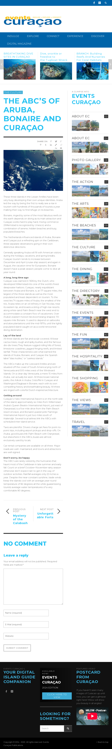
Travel (78, 422)
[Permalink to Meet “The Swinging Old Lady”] (92, 69)
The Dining (82, 269)
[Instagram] (99, 3)
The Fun (79, 334)
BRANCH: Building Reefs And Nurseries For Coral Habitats (54, 56)
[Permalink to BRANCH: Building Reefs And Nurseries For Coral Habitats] (56, 71)
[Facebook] (94, 3)
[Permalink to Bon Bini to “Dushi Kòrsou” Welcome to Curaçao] (94, 147)
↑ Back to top (102, 742)
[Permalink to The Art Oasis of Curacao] (103, 212)
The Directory (86, 291)
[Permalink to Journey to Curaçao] (94, 125)
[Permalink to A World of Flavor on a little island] (81, 387)
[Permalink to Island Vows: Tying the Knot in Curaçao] (103, 365)
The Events (82, 312)
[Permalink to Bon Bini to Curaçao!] (94, 300)
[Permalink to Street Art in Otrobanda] (81, 169)
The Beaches (84, 225)
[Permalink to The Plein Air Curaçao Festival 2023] (103, 343)
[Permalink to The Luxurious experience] (103, 278)
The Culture (13, 92)
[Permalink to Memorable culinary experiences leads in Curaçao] (81, 278)
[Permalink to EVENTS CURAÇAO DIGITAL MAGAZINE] (81, 147)
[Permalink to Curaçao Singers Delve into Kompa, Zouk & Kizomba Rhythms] (103, 321)
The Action (82, 182)
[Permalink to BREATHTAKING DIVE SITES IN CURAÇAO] (94, 387)
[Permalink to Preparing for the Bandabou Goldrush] (94, 234)
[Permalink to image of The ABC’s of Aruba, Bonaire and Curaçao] (33, 170)
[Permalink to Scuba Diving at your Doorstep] (103, 300)
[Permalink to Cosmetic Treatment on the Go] (81, 300)
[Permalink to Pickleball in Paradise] (103, 190)
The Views (81, 400)
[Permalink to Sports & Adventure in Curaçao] (81, 190)
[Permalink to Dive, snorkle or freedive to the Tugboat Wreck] (20, 71)
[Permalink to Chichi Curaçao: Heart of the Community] (103, 169)
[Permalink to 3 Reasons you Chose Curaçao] (81, 125)
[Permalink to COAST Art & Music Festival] (94, 278)
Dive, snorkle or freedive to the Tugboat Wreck (17, 56)
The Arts (80, 203)
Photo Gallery (86, 160)
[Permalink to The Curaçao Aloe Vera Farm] (94, 169)
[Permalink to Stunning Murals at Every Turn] (81, 212)
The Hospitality (87, 356)
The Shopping (85, 378)
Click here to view (57, 696)
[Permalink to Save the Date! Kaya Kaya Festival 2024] (94, 212)
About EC (81, 116)
